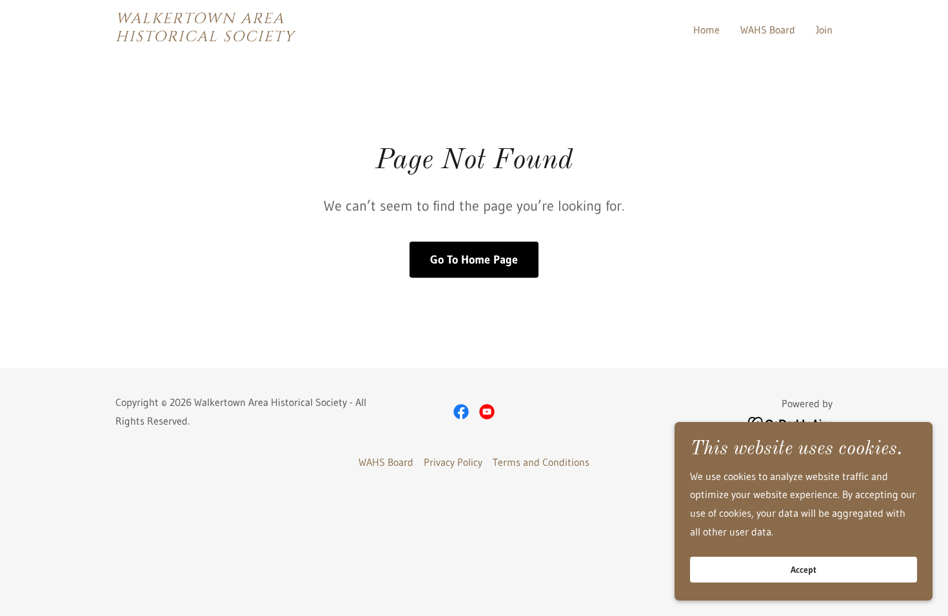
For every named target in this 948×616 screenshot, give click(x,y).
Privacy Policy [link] (453, 462)
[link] (240, 37)
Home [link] (706, 29)
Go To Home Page (474, 260)
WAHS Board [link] (767, 29)
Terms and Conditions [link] (541, 462)
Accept (803, 569)
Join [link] (824, 29)
